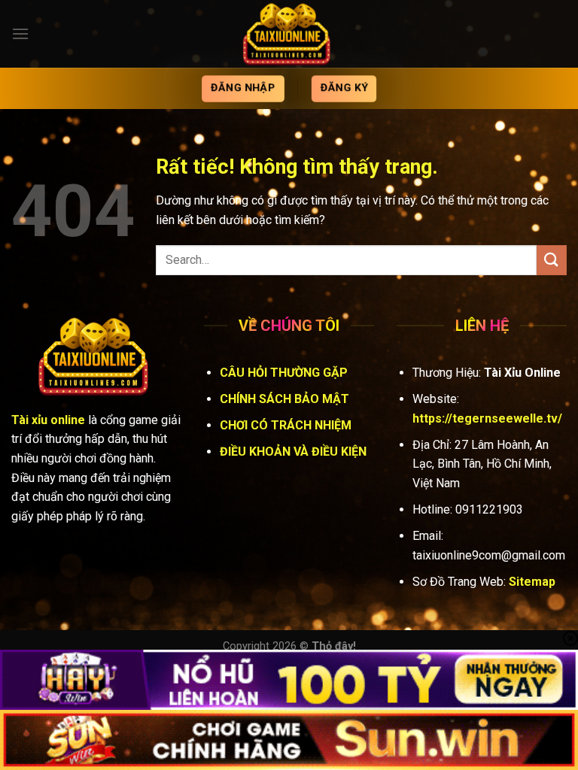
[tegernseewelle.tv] (289, 34)
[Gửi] (552, 259)
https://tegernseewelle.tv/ (487, 418)
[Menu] (20, 33)
